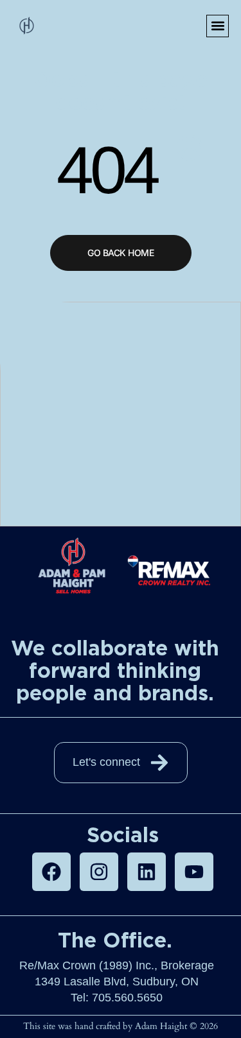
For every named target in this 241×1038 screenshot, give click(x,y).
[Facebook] (51, 871)
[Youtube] (194, 871)
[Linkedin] (146, 871)
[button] (217, 26)
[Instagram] (99, 871)
